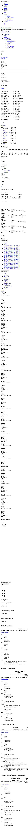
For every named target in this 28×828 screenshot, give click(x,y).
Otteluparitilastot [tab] (10, 46)
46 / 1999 (12, 252)
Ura (4, 130)
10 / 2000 (12, 265)
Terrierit (5, 142)
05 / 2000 (12, 261)
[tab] (14, 300)
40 (4, 595)
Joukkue (3, 31)
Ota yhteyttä (9, 20)
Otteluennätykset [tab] (10, 41)
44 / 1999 (12, 249)
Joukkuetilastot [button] (7, 39)
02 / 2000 (12, 259)
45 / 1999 (12, 251)
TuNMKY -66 (6, 132)
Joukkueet (6, 9)
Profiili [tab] (5, 35)
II (12, 211)
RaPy (4, 133)
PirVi (4, 138)
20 (4, 592)
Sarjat (5, 5)
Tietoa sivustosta (10, 17)
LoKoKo (5, 135)
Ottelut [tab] (5, 37)
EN (4, 24)
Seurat (5, 8)
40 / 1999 (12, 245)
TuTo (4, 137)
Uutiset (8, 16)
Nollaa (2, 291)
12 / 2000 (12, 268)
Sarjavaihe (7, 31)
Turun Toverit (7, 171)
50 (4, 597)
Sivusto (5, 14)
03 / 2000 (12, 260)
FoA (4, 143)
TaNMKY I (6, 129)
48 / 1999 (12, 255)
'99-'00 (13, 209)
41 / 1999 (12, 247)
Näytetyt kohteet (4, 584)
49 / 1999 (12, 256)
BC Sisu (5, 140)
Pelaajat (5, 10)
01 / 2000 (12, 257)
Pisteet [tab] (8, 43)
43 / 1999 (12, 248)
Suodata (3, 238)
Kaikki (5, 243)
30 (4, 593)
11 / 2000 (12, 267)
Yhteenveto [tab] (6, 34)
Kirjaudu (6, 21)
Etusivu (2, 27)
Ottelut (5, 6)
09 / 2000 (12, 264)
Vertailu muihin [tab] (10, 47)
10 (4, 590)
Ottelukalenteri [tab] (7, 38)
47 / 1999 (12, 253)
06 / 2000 (12, 263)
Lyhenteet (9, 18)
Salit (5, 12)
